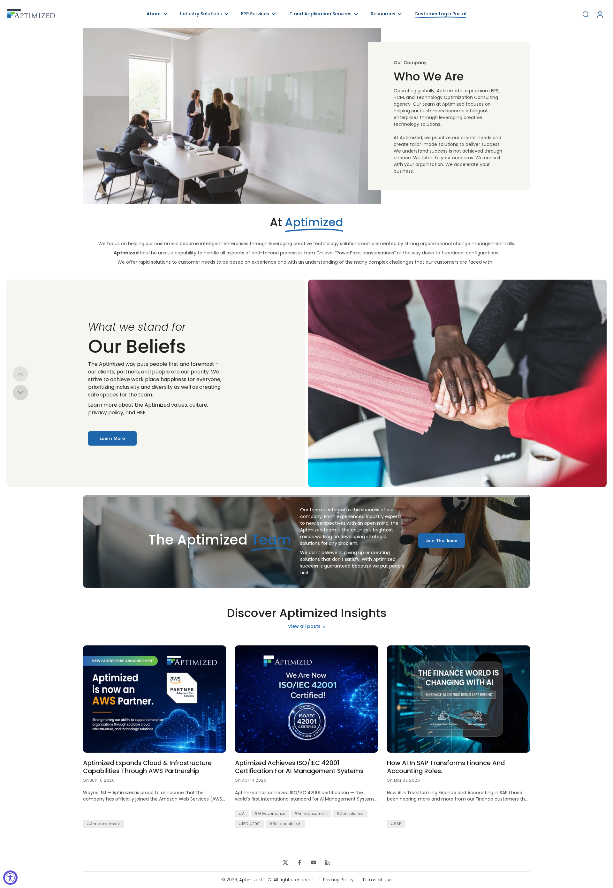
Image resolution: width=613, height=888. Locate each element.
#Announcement (103, 823)
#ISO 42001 (250, 823)
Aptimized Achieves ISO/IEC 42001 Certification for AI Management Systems (299, 767)
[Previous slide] (20, 374)
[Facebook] (299, 862)
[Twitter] (285, 862)
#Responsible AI (285, 823)
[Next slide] (20, 392)
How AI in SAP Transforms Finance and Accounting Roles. (446, 767)
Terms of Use (377, 880)
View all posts (304, 626)
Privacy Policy (338, 880)
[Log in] (600, 14)
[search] (586, 14)
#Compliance (350, 813)
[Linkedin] (328, 862)
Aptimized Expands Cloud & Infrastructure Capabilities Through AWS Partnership (147, 767)
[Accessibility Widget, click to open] (10, 877)
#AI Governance (269, 813)
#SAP (396, 823)
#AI (242, 813)
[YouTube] (313, 862)
